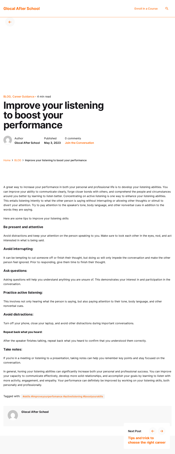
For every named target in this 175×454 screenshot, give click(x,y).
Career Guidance (23, 96)
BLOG (7, 96)
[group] (146, 8)
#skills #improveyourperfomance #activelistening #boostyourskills (63, 396)
